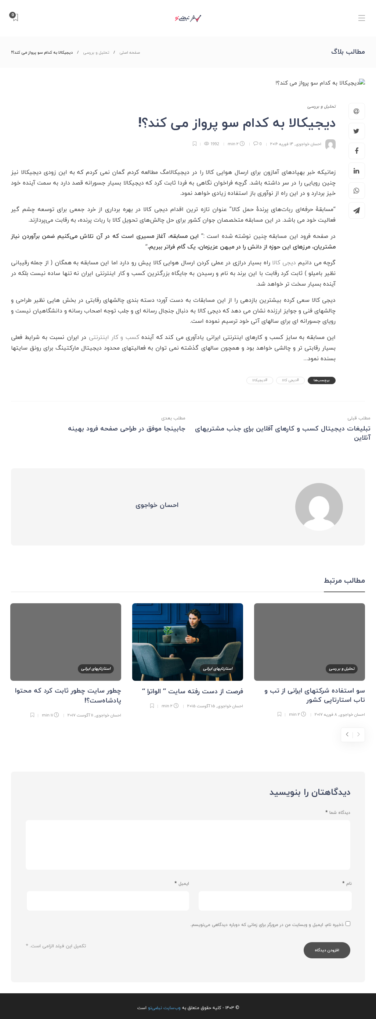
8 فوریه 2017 (326, 714)
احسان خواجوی (308, 143)
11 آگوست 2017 (80, 715)
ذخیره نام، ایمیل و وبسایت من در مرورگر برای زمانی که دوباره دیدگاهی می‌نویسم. (267, 925)
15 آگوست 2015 (201, 705)
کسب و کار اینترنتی (114, 337)
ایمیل (181, 884)
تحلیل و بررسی (96, 53)
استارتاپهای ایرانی (217, 669)
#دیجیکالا (259, 380)
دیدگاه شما (337, 813)
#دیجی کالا (290, 380)
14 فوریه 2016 (281, 143)
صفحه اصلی (129, 53)
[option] (309, 661)
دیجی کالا (284, 263)
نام (347, 884)
